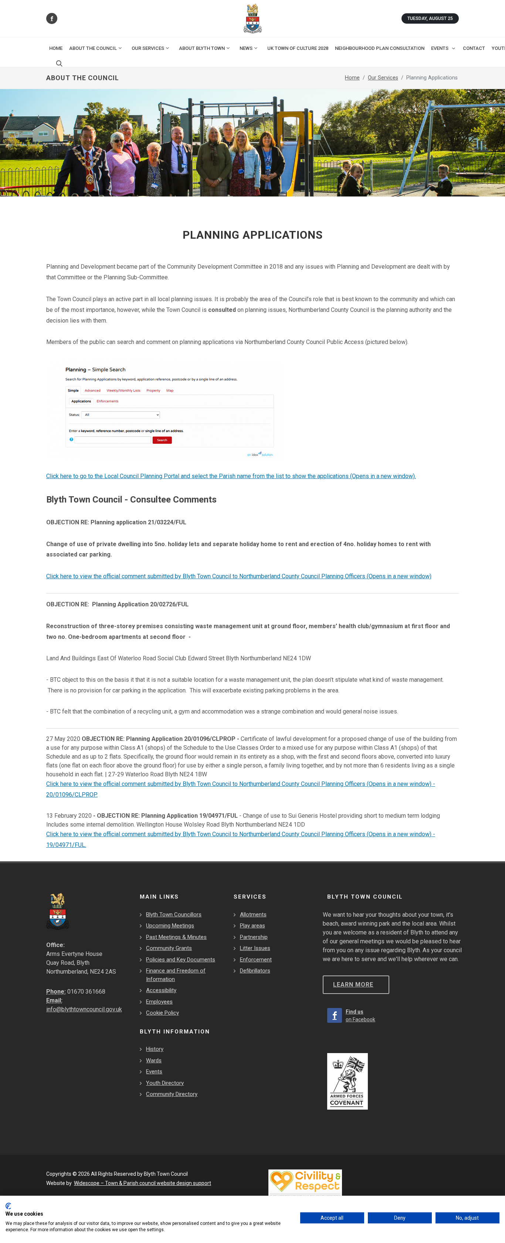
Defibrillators (255, 970)
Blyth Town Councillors (173, 914)
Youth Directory (165, 1083)
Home (55, 48)
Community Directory (171, 1094)
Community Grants (169, 948)
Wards (154, 1060)
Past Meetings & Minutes (176, 937)
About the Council (93, 48)
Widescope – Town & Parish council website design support (142, 1183)
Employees (159, 1001)
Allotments (253, 914)
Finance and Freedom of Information (176, 975)
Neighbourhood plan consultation (379, 48)
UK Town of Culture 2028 (297, 48)
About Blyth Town (202, 48)
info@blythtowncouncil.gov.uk (84, 1009)
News (246, 48)
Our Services (148, 48)
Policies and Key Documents (180, 959)
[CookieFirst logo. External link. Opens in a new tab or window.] (8, 1206)
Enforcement (256, 959)
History (154, 1049)
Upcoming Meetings (170, 925)
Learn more (353, 984)
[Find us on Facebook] (51, 18)
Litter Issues (255, 948)
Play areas (252, 925)
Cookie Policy (162, 1012)
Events (154, 1071)
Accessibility (161, 990)
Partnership (254, 937)
